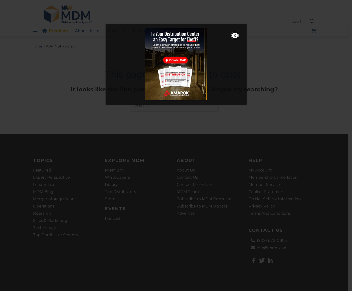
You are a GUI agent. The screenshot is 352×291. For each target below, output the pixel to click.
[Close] (235, 35)
